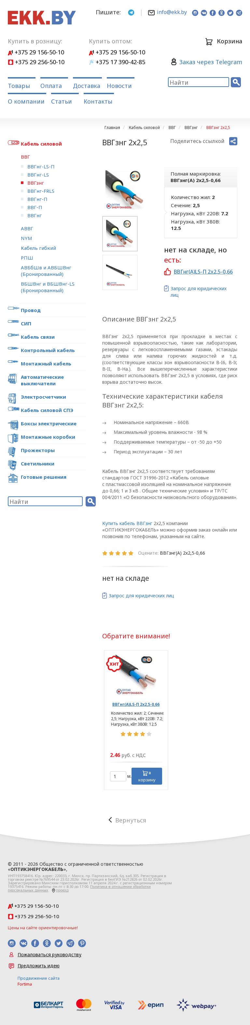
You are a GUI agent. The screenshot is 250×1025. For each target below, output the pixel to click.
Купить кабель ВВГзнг (127, 523)
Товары (19, 86)
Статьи (61, 101)
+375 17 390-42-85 (119, 62)
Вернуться (130, 820)
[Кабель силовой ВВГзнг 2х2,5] (125, 189)
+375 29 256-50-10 (38, 62)
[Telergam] (131, 12)
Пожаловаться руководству (49, 954)
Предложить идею (39, 965)
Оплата (51, 86)
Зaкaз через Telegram (210, 62)
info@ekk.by (172, 12)
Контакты (98, 101)
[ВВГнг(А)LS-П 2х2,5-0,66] (136, 674)
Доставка (86, 86)
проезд (62, 890)
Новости (119, 86)
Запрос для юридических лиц (199, 291)
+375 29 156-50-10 (38, 52)
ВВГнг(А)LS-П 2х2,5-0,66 (203, 271)
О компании (26, 101)
